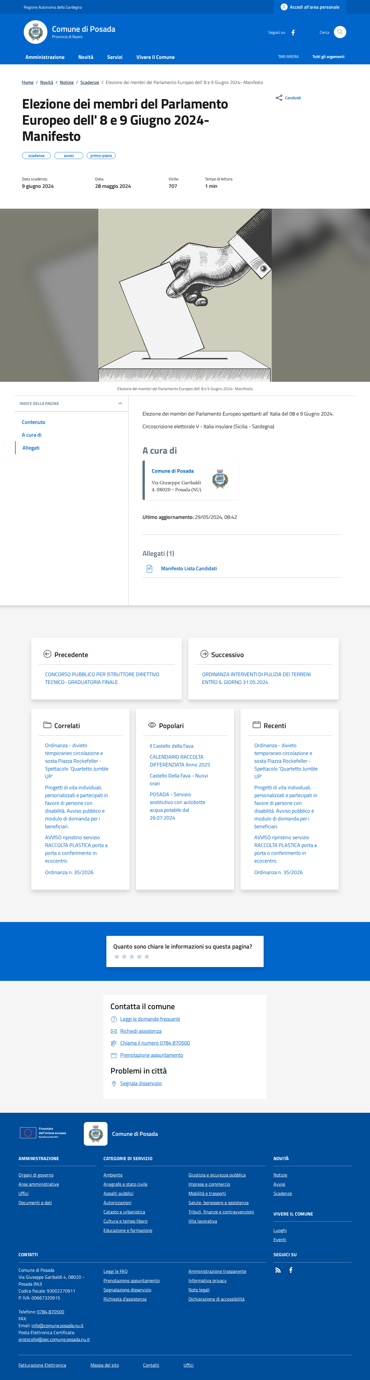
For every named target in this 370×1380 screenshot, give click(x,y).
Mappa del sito (104, 1365)
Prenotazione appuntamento (131, 1280)
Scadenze (89, 82)
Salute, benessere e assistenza (218, 1202)
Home (28, 82)
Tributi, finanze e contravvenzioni (221, 1211)
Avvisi (279, 1184)
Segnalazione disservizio (127, 1289)
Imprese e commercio (209, 1184)
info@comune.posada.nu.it (58, 1325)
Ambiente (113, 1174)
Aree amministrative (38, 1184)
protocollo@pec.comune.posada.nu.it (54, 1339)
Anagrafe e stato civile (125, 1184)
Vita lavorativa (202, 1221)
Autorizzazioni (117, 1202)
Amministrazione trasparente (217, 1271)
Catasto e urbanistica (124, 1211)
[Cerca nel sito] (340, 32)
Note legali (199, 1289)
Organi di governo (35, 1174)
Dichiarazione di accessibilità (216, 1298)
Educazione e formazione (127, 1230)
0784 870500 (50, 1311)
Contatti (151, 1365)
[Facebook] (291, 32)
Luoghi (280, 1230)
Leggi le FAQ (115, 1271)
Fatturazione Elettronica (42, 1365)
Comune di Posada (173, 471)
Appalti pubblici (118, 1193)
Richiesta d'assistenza (125, 1298)
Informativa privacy (207, 1280)
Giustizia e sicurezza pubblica (217, 1174)
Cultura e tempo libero (125, 1221)
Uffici (23, 1193)
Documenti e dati (35, 1202)
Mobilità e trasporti (207, 1193)
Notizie (67, 82)
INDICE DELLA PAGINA (39, 403)
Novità (46, 82)
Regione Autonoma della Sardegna (53, 7)
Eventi (279, 1239)
